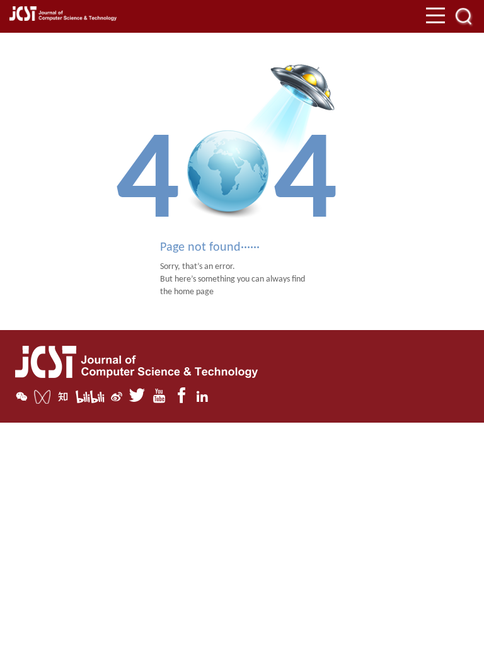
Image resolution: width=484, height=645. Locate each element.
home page (194, 292)
